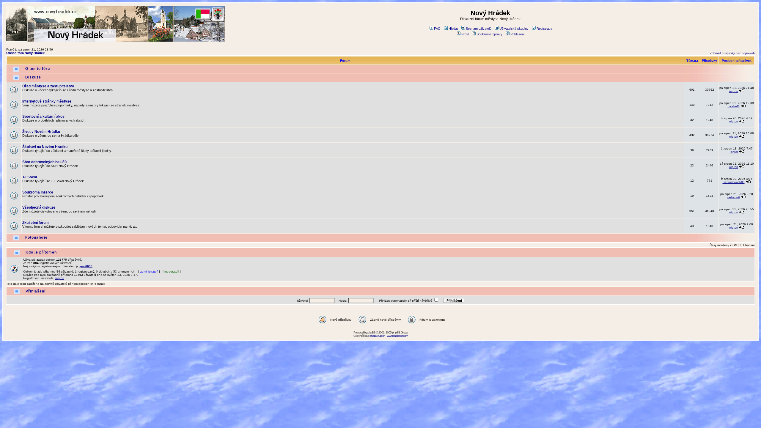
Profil (464, 34)
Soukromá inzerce (37, 192)
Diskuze (33, 77)
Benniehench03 (734, 182)
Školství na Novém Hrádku (44, 147)
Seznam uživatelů (478, 28)
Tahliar (733, 151)
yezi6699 (85, 266)
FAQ (437, 28)
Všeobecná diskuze (38, 207)
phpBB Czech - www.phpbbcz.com (389, 335)
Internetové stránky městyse (46, 101)
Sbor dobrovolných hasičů (44, 162)
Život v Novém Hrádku (41, 132)
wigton (733, 91)
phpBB (371, 332)
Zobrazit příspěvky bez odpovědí (732, 53)
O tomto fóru (37, 69)
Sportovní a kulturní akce (43, 116)
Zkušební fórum (35, 223)
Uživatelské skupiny (514, 28)
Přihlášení (517, 34)
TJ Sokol (29, 177)
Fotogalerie (36, 237)
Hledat (453, 28)
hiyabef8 (734, 106)
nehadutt (733, 197)
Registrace (544, 28)
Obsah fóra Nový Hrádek (25, 53)
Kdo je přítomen (41, 252)
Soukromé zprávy (489, 34)
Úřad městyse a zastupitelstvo (48, 86)
